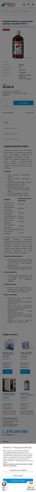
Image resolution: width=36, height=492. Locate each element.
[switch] (4, 489)
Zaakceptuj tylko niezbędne (18, 470)
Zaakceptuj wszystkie (18, 481)
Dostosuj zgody (18, 475)
